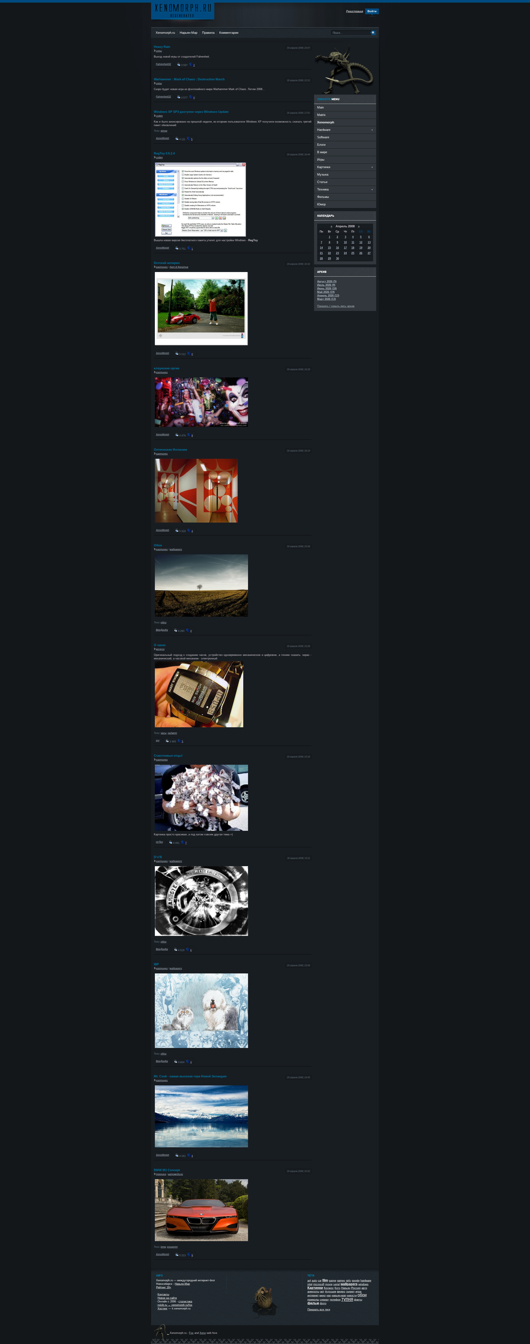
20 (369, 247)
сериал (324, 1299)
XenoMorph (162, 138)
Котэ (337, 1288)
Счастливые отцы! (168, 755)
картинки (162, 267)
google (356, 1280)
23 (337, 253)
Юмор (321, 204)
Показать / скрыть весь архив (335, 306)
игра (358, 1291)
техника (161, 1174)
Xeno (203, 1332)
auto (314, 1280)
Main (320, 107)
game (332, 1280)
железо (160, 649)
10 (345, 242)
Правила (208, 32)
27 (369, 253)
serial (336, 1284)
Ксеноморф (182, 10)
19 (360, 247)
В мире (322, 152)
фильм (313, 1303)
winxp (164, 130)
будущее (330, 1291)
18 (352, 247)
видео (341, 1291)
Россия (356, 1288)
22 (329, 253)
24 (345, 253)
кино (322, 1295)
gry (157, 740)
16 (337, 247)
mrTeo (159, 842)
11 (353, 242)
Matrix (321, 115)
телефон (335, 1299)
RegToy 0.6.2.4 (164, 153)
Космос (329, 1288)
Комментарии (228, 32)
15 (329, 247)
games (341, 1280)
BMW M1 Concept (167, 1170)
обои (163, 622)
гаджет (172, 733)
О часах (160, 645)
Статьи (322, 182)
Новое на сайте (167, 1297)
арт (322, 1291)
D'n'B (158, 857)
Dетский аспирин (167, 263)
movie (328, 1284)
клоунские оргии (166, 368)
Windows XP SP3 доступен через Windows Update (191, 111)
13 (369, 242)
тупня (347, 1299)
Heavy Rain (162, 46)
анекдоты (313, 1291)
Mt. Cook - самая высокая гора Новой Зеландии (190, 1076)
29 (329, 258)
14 (321, 247)
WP (156, 964)
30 (337, 258)
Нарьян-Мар (188, 32)
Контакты (163, 1294)
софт (159, 115)
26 (360, 253)
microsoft (318, 1284)
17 (345, 247)
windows (363, 1284)
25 (352, 253)
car (320, 1280)
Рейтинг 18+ (163, 1287)
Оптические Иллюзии (170, 449)
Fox (191, 1332)
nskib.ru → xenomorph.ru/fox (175, 1305)
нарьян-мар (339, 1295)
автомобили (175, 1174)
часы (163, 733)
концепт (172, 1246)
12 (360, 242)
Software (323, 137)
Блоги (321, 144)
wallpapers (176, 549)
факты (358, 1299)
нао (328, 1295)
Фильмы (323, 197)
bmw (163, 1246)
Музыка (322, 174)
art (309, 1280)
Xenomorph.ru (165, 32)
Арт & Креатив (179, 267)
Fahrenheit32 (163, 64)
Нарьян (345, 1288)
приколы (313, 1299)
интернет (313, 1295)
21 (321, 253)
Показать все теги (318, 1309)
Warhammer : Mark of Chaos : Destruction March (189, 79)
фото (323, 1303)
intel (309, 1284)
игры (159, 50)
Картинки (315, 1288)
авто (364, 1288)
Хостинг (162, 1308)
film (325, 1280)
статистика (185, 1301)
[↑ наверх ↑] (264, 1318)
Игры (320, 159)
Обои (158, 545)
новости (352, 1295)
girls (348, 1280)
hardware (365, 1280)
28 (321, 258)
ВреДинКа (162, 630)
